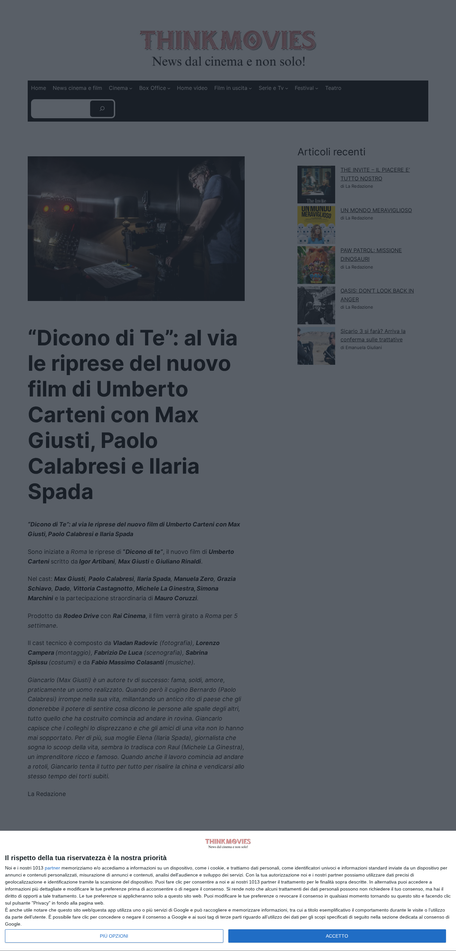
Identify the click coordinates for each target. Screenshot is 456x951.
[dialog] (228, 891)
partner (52, 867)
